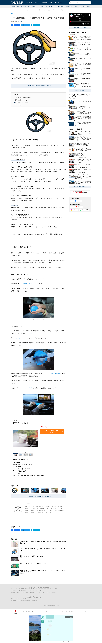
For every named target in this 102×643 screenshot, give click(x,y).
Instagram (75, 209)
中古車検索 (69, 6)
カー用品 (23, 6)
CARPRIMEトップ (15, 10)
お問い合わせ (77, 6)
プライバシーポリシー (40, 592)
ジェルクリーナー (33, 333)
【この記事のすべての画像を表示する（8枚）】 (38, 85)
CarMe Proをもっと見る (79, 186)
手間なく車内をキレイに (21, 100)
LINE (83, 209)
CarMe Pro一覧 (25, 10)
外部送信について (51, 592)
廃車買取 (28, 600)
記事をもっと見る (79, 90)
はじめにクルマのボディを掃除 (23, 97)
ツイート (26, 25)
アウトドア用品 (32, 6)
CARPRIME (13, 590)
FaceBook (79, 201)
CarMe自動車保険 (22, 590)
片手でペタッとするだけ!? (21, 102)
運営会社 (13, 592)
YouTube (80, 206)
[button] (37, 439)
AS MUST (33, 10)
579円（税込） (52, 431)
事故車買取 (34, 600)
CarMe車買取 (86, 6)
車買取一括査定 (21, 600)
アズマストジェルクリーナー (30, 283)
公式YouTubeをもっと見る (79, 27)
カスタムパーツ (42, 6)
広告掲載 (26, 592)
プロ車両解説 (15, 6)
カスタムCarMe (31, 590)
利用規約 (32, 592)
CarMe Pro (52, 6)
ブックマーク (36, 25)
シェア (16, 25)
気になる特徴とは (19, 105)
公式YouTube (60, 6)
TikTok (87, 209)
